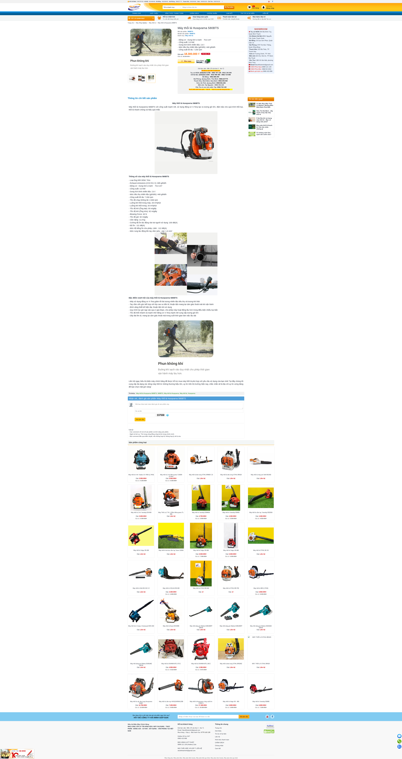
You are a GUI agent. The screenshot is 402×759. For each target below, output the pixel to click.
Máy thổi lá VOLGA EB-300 (171, 588)
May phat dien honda (217, 758)
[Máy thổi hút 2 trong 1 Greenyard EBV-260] (141, 611)
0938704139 (217, 1)
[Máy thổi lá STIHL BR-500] (201, 573)
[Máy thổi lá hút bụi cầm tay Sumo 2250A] (171, 536)
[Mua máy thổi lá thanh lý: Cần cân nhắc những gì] (252, 126)
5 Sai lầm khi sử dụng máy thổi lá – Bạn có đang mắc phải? (264, 120)
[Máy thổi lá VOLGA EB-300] (171, 573)
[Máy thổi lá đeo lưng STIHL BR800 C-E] (201, 460)
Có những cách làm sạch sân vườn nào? (263, 133)
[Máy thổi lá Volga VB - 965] (231, 687)
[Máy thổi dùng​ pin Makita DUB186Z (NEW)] (141, 649)
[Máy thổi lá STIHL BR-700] (231, 573)
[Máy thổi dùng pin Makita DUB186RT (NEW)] (201, 611)
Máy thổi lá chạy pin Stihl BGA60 (261, 474)
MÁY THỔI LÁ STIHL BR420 (261, 663)
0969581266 (204, 1)
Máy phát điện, (177, 758)
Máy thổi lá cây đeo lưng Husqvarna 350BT (141, 702)
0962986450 (165, 1)
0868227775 (179, 1)
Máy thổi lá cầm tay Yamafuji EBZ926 (260, 512)
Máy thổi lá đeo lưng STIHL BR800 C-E (201, 474)
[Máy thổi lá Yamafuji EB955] (231, 498)
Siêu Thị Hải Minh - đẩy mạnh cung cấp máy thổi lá (264, 112)
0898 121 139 (266, 67)
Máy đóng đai (168, 758)
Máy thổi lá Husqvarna (171, 393)
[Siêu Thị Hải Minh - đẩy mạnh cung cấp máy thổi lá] (252, 112)
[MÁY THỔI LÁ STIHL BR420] (261, 649)
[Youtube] (269, 1)
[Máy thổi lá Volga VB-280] (141, 536)
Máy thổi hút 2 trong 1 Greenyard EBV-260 (141, 626)
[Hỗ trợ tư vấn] (399, 741)
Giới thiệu (154, 13)
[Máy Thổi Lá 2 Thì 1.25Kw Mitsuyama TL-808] (171, 498)
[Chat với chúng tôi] (399, 746)
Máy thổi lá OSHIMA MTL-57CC (171, 663)
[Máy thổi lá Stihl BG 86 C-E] (141, 573)
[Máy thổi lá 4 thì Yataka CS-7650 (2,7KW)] (141, 460)
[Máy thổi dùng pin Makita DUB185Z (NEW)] (261, 611)
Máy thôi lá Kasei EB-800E (171, 626)
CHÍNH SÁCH (194, 13)
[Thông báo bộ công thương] (270, 726)
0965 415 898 (267, 71)
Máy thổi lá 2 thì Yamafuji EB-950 (141, 512)
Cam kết (229, 13)
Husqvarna (191, 393)
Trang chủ (136, 13)
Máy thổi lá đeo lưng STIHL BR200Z (231, 663)
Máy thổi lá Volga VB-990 (201, 550)
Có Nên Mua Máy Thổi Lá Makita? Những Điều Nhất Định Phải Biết (264, 105)
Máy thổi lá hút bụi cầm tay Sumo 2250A (171, 550)
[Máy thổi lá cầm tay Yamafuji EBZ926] (261, 498)
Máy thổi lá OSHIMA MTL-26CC (201, 663)
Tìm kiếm (229, 7)
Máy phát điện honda (189, 758)
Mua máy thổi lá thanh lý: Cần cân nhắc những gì (264, 127)
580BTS (160, 393)
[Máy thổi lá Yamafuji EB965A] (201, 498)
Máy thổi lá (183, 393)
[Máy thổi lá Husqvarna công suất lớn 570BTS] (201, 687)
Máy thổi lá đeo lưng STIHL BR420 (231, 474)
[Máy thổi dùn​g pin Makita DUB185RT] (231, 611)
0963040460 (193, 1)
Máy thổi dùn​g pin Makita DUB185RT (231, 626)
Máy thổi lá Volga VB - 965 (231, 701)
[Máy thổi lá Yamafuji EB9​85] (261, 687)
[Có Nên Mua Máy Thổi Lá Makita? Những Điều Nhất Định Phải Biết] (252, 105)
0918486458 (152, 1)
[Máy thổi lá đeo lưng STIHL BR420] (231, 460)
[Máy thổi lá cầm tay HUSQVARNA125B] (171, 687)
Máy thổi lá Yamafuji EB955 (231, 512)
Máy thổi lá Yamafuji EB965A (201, 512)
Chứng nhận (212, 13)
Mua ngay (187, 61)
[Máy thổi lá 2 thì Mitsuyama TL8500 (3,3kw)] (171, 460)
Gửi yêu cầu (244, 716)
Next (171, 49)
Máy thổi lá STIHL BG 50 (261, 550)
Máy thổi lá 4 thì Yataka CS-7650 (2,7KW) (141, 474)
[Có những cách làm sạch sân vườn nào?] (252, 134)
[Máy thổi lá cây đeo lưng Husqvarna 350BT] (141, 687)
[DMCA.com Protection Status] (269, 731)
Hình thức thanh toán (174, 13)
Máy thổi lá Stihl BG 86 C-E (141, 588)
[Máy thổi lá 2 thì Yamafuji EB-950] (141, 498)
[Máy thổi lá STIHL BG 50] (261, 536)
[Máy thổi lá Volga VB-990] (201, 536)
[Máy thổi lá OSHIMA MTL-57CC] (171, 649)
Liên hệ (265, 13)
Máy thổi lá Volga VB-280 (141, 550)
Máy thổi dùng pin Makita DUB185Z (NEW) (261, 626)
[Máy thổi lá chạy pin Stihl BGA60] (261, 460)
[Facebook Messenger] (399, 736)
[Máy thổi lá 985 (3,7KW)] (261, 573)
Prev (130, 49)
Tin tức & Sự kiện (247, 13)
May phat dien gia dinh (231, 758)
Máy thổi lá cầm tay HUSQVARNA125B (171, 701)
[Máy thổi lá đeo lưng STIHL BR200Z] (231, 649)
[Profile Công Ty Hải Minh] (17, 754)
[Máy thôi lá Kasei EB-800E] (171, 611)
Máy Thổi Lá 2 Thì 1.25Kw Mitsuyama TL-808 (171, 513)
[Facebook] (272, 1)
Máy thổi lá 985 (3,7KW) (261, 588)
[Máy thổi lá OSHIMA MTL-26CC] (201, 649)
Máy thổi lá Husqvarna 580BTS (146, 393)
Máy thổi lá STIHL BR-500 (201, 588)
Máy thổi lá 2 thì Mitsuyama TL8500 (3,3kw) (171, 475)
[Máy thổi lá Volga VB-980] (231, 536)
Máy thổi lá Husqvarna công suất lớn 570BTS (201, 702)
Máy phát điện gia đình (203, 758)
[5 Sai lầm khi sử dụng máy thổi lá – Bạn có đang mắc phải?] (252, 119)
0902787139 (140, 1)
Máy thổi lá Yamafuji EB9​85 (261, 701)
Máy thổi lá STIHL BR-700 (231, 588)
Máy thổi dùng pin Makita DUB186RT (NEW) (201, 626)
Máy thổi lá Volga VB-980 (231, 550)
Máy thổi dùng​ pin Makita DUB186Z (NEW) (141, 664)
